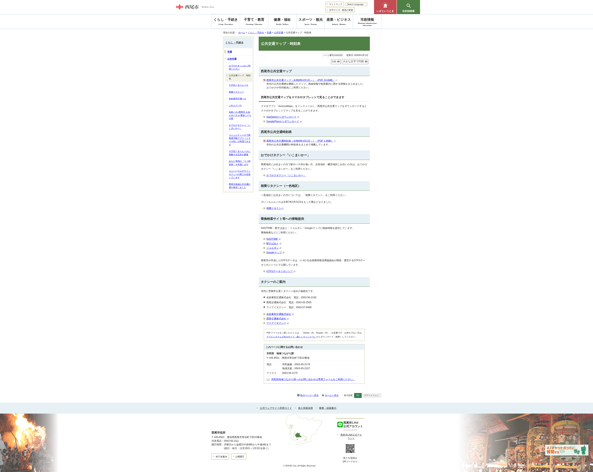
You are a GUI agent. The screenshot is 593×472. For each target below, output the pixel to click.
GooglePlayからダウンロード (282, 121)
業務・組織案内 (327, 408)
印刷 (334, 61)
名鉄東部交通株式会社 (278, 314)
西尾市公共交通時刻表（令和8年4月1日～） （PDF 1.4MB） (299, 141)
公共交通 (278, 32)
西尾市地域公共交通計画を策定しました (239, 186)
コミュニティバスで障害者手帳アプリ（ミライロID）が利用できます (239, 140)
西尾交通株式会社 (276, 318)
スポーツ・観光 (311, 21)
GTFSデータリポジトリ (279, 271)
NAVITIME (272, 239)
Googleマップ (274, 252)
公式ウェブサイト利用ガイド (276, 408)
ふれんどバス (235, 105)
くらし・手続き (256, 32)
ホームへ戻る (332, 395)
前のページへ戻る (309, 395)
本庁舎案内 (221, 456)
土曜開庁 (239, 456)
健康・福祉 (282, 21)
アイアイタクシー (276, 323)
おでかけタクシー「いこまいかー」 (286, 175)
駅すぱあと (272, 243)
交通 (269, 32)
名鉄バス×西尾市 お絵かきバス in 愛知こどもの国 (240, 115)
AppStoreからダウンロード (281, 117)
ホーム (241, 32)
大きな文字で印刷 (353, 61)
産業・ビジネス (339, 21)
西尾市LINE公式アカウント (351, 437)
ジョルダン (272, 248)
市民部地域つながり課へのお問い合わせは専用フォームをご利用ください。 (313, 379)
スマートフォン (371, 395)
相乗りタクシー (275, 208)
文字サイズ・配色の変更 (341, 10)
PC (357, 395)
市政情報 (367, 22)
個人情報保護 (305, 408)
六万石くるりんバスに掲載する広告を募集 (239, 153)
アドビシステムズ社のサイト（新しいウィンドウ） (291, 337)
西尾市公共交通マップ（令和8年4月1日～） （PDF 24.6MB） (300, 80)
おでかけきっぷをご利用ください (239, 67)
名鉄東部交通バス (237, 99)
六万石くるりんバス (238, 85)
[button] (385, 7)
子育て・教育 (254, 21)
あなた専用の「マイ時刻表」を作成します (239, 163)
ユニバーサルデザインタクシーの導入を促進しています (239, 174)
